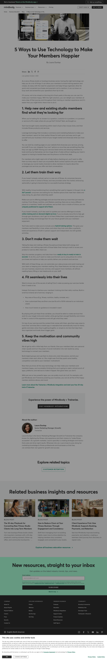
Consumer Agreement (49, 652)
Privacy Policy (71, 652)
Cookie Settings (21, 656)
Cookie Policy (101, 656)
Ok (7, 656)
